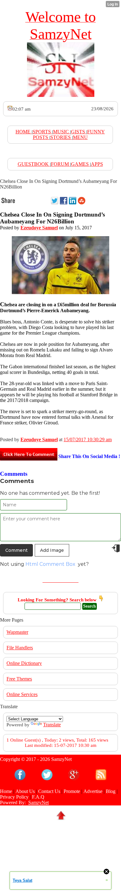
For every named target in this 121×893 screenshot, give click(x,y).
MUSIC (61, 131)
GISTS (78, 131)
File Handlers (20, 647)
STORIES (61, 137)
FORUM (60, 164)
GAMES (80, 164)
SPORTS (42, 131)
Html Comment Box (50, 564)
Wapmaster (17, 632)
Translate (52, 724)
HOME (24, 131)
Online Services (22, 694)
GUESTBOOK (34, 164)
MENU (80, 137)
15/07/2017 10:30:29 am (88, 439)
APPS (97, 164)
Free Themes (19, 678)
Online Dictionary (24, 663)
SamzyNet (38, 802)
